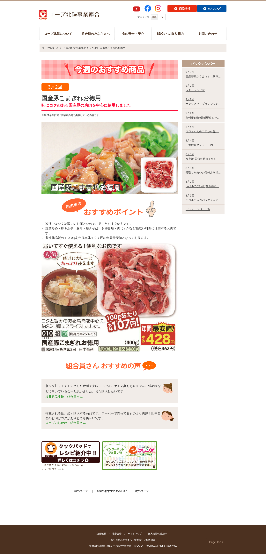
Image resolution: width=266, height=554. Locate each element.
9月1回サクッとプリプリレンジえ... (203, 101)
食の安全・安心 (133, 33)
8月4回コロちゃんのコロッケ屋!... (202, 129)
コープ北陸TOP (50, 47)
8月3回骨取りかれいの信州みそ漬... (203, 170)
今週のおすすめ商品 (74, 47)
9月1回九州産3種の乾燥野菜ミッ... (202, 115)
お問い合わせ (207, 33)
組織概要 (101, 533)
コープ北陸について (58, 33)
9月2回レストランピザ (195, 88)
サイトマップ (135, 533)
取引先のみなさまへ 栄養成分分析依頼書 (133, 540)
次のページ (142, 491)
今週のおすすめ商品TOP (111, 491)
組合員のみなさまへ (96, 33)
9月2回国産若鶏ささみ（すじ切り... (203, 74)
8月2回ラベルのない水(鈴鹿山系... (202, 184)
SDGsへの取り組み (170, 33)
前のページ (81, 491)
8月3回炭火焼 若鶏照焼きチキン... (202, 156)
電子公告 (117, 533)
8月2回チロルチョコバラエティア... (203, 198)
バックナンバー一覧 (198, 209)
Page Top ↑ (216, 542)
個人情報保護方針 (157, 533)
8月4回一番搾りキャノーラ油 (199, 143)
